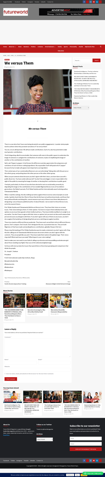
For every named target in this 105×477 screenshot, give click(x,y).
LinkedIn (43, 2)
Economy (36, 302)
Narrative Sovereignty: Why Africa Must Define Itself (36, 311)
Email (40, 359)
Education (61, 51)
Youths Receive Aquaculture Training (15, 283)
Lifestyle (13, 399)
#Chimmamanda (12, 277)
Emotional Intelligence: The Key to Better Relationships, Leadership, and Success (86, 72)
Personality (73, 46)
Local (36, 304)
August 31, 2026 (8, 410)
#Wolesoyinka (26, 277)
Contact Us (50, 2)
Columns (40, 46)
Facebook (17, 2)
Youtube (37, 2)
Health (81, 46)
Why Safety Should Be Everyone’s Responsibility (59, 311)
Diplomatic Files (90, 46)
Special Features (36, 305)
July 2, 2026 (54, 314)
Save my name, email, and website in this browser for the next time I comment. (30, 373)
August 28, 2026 (48, 410)
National (40, 304)
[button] (92, 473)
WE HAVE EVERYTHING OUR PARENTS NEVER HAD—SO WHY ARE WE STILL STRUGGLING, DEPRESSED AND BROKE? (85, 78)
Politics (33, 46)
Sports (66, 46)
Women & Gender (55, 401)
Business (26, 46)
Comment (8, 337)
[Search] (101, 46)
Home (5, 46)
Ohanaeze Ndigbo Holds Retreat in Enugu (58, 283)
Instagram (30, 2)
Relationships (35, 401)
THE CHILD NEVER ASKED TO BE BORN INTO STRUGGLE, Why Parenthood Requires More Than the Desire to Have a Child (14, 314)
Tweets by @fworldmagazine (45, 429)
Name (7, 359)
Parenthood (27, 401)
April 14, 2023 (9, 67)
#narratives (19, 277)
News (20, 46)
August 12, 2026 (32, 314)
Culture (26, 399)
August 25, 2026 (8, 319)
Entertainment (49, 46)
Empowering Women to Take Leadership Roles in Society (85, 97)
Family (60, 46)
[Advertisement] (52, 32)
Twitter (24, 2)
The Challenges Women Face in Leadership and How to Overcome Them (86, 84)
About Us (11, 46)
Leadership (30, 304)
